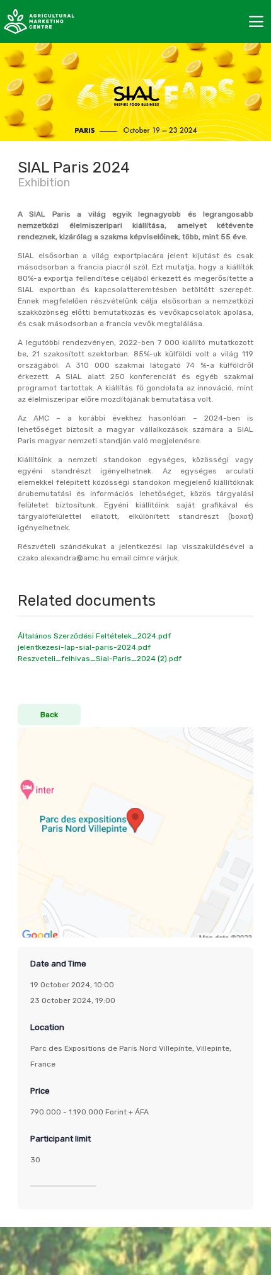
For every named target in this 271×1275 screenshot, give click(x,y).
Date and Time (58, 963)
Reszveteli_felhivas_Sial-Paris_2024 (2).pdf (100, 658)
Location (47, 1027)
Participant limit (60, 1138)
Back (49, 714)
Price (40, 1091)
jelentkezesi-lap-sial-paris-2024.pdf (84, 647)
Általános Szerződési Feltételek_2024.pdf (94, 636)
